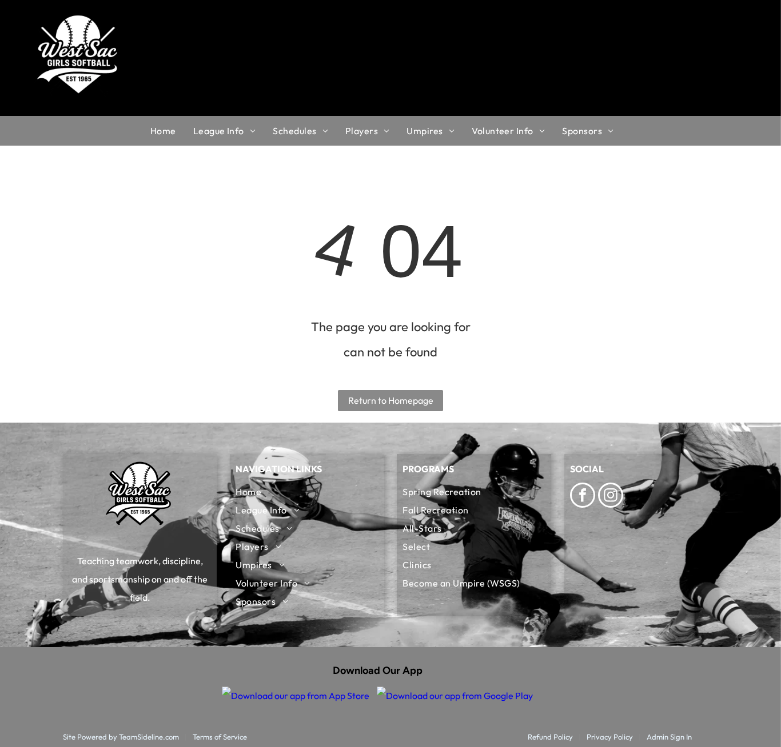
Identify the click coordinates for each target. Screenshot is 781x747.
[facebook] (582, 497)
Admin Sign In (669, 736)
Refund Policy (550, 736)
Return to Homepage (390, 400)
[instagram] (610, 497)
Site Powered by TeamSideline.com (121, 736)
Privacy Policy (610, 736)
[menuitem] (171, 131)
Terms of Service (220, 736)
